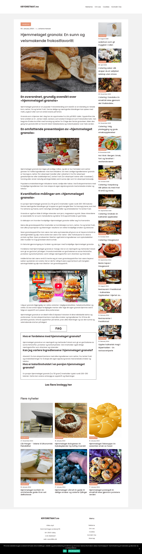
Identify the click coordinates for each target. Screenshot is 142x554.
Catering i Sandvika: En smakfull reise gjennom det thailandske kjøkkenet (109, 100)
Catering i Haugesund (108, 240)
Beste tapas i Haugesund (104, 264)
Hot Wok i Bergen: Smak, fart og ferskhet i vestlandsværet (109, 158)
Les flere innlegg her (58, 385)
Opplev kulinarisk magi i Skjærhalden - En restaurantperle (109, 347)
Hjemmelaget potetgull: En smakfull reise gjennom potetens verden (104, 492)
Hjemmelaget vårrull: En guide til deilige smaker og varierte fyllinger (71, 491)
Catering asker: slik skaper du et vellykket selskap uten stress (108, 71)
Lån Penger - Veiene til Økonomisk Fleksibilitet (37, 445)
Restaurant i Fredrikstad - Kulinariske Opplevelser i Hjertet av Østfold (109, 292)
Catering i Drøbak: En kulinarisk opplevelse (108, 215)
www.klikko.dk (52, 539)
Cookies (106, 7)
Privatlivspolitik (74, 551)
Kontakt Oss (116, 7)
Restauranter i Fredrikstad (105, 320)
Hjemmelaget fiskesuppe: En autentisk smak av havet (102, 445)
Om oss (98, 7)
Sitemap (92, 538)
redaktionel (25, 24)
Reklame (89, 7)
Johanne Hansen (44, 28)
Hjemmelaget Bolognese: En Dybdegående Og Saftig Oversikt (70, 445)
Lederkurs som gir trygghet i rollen (106, 43)
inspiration (102, 36)
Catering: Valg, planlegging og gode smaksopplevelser (108, 129)
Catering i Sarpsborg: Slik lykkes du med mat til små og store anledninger (109, 187)
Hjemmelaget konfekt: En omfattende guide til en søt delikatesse (33, 492)
